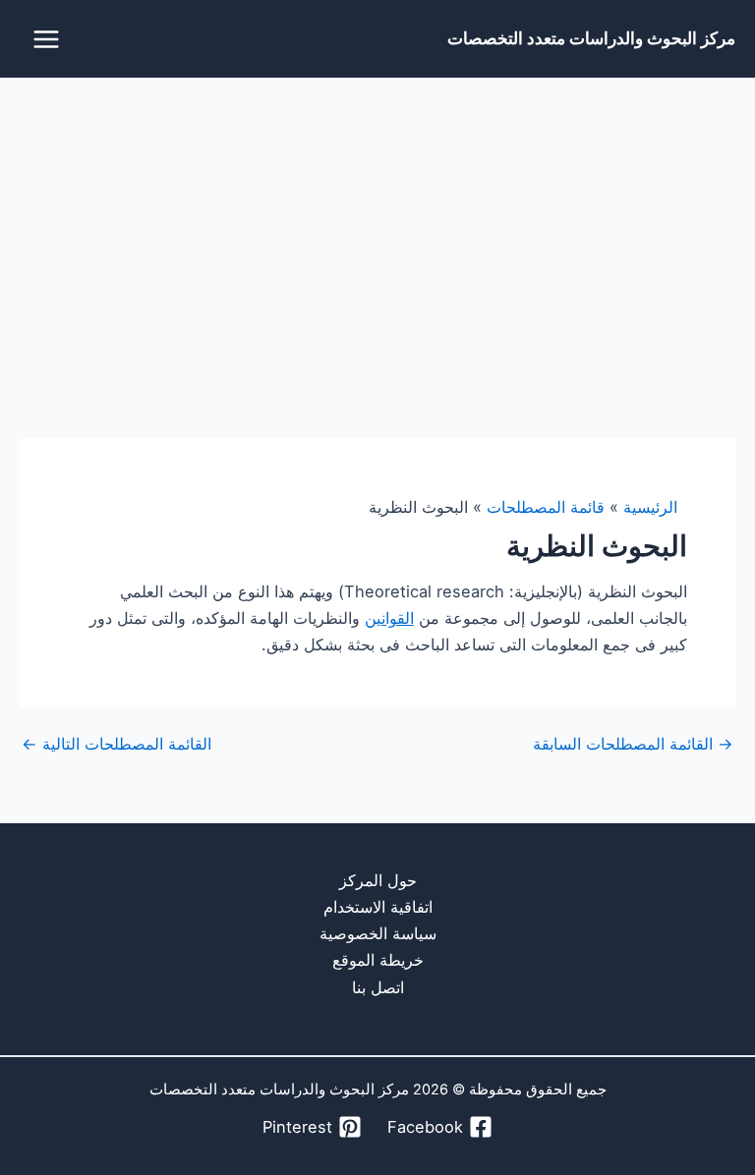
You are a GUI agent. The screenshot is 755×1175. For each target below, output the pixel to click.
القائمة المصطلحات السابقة (633, 744)
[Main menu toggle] (47, 39)
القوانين (389, 618)
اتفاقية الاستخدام (378, 907)
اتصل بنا (378, 987)
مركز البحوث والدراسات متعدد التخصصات (591, 38)
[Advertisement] (377, 226)
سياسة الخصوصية (377, 933)
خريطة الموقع (378, 960)
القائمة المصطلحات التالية (116, 744)
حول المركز (378, 880)
